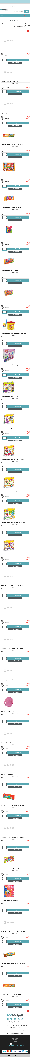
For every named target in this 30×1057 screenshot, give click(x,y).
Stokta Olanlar (25, 24)
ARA (27, 11)
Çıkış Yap (28, 15)
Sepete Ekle (18, 60)
